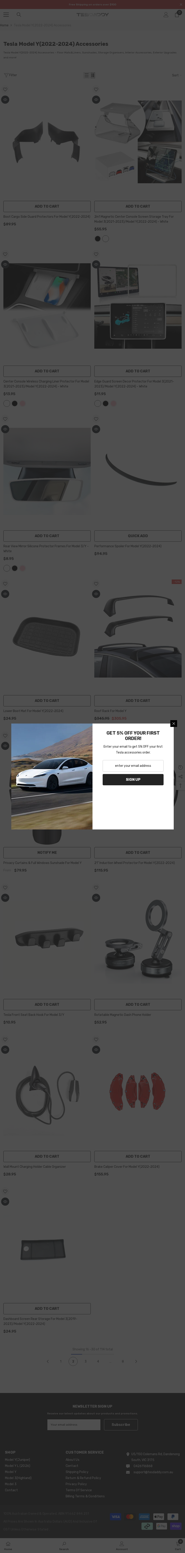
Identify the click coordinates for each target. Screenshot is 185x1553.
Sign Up (133, 779)
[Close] (173, 723)
